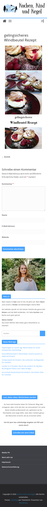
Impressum (6, 462)
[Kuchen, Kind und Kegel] (4, 21)
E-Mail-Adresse (8, 226)
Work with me (7, 457)
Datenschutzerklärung (10, 467)
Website (5, 237)
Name (4, 215)
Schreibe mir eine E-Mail (23, 432)
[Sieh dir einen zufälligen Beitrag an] (42, 21)
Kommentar (8, 184)
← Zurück (6, 157)
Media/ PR (6, 452)
